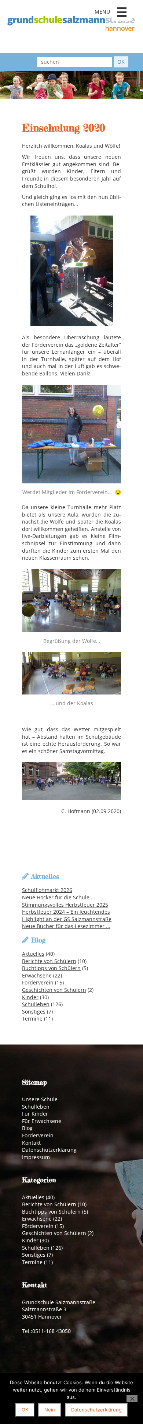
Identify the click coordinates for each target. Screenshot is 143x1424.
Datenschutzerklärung (49, 1149)
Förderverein (38, 982)
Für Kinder (35, 1113)
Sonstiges (33, 1011)
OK (25, 1410)
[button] (121, 12)
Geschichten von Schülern (54, 989)
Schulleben (36, 1004)
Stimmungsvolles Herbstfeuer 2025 (65, 904)
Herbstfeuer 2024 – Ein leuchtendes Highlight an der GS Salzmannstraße (66, 915)
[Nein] (132, 1398)
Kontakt (31, 1142)
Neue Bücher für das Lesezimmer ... (66, 926)
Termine (32, 1018)
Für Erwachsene (41, 1120)
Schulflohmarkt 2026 (47, 889)
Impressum (36, 1157)
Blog (27, 1127)
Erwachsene (37, 975)
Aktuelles (33, 953)
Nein (49, 1410)
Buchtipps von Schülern (51, 968)
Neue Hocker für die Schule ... (58, 897)
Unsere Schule (40, 1099)
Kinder (30, 997)
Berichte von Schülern (49, 961)
